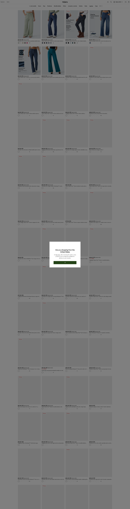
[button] (65, 246)
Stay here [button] (58, 254)
